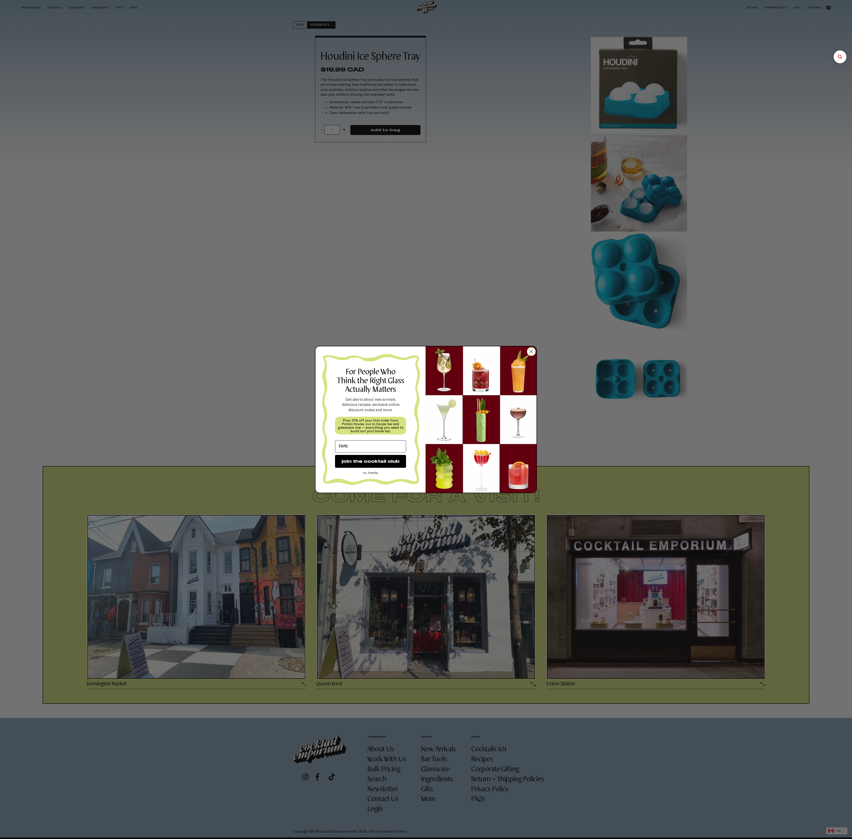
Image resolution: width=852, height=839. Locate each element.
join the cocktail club (371, 461)
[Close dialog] (531, 351)
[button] (840, 56)
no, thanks (370, 472)
